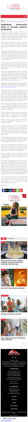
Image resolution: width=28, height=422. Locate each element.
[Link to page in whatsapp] (17, 190)
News (3, 20)
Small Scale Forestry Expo (14, 393)
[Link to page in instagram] (15, 357)
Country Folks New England (14, 374)
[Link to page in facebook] (3, 190)
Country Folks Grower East (14, 377)
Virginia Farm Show (14, 390)
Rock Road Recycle (14, 383)
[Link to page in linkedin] (10, 190)
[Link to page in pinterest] (14, 190)
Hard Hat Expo (14, 392)
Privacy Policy (14, 405)
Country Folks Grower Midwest (14, 379)
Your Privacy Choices (10, 418)
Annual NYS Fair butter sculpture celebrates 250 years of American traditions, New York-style (12, 262)
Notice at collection (6, 420)
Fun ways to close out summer (11, 314)
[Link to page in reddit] (21, 190)
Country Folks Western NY (14, 372)
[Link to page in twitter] (7, 190)
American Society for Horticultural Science (14, 86)
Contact (14, 402)
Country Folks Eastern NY (14, 371)
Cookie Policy (14, 409)
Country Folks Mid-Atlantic (14, 375)
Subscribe (14, 396)
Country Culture (14, 381)
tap (25, 16)
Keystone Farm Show (14, 389)
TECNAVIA (16, 415)
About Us (14, 399)
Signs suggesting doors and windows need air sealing (13, 339)
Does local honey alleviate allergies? (13, 288)
